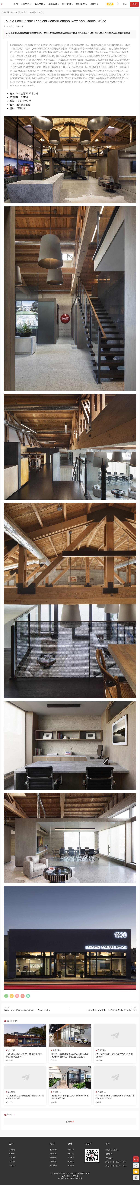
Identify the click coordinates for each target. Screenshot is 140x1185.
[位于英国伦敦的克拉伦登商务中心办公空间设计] (115, 1035)
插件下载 (39, 4)
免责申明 (12, 1154)
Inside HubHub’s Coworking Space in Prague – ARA (27, 1010)
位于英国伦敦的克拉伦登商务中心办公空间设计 (114, 1055)
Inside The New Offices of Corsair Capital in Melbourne (111, 1010)
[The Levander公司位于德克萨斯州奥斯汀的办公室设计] (25, 1035)
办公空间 (10, 26)
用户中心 (53, 1161)
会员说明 (53, 1150)
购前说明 (53, 1154)
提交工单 (108, 1154)
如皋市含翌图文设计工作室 (79, 1173)
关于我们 (12, 1150)
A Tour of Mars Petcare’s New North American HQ (25, 1097)
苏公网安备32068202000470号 (70, 1178)
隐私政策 (12, 1158)
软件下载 (25, 4)
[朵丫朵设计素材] (5, 4)
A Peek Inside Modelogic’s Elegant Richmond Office (115, 1097)
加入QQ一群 (109, 1162)
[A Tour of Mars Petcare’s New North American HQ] (25, 1077)
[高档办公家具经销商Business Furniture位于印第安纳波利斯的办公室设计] (70, 1035)
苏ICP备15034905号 (70, 1176)
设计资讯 (94, 4)
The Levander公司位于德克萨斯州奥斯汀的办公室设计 (24, 1055)
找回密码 (53, 1165)
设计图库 (80, 4)
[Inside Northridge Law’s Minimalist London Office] (70, 1077)
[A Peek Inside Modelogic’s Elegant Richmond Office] (115, 1077)
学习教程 (52, 4)
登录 (72, 1121)
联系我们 (12, 1161)
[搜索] (118, 4)
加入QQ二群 (109, 1166)
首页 (16, 4)
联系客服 (108, 1158)
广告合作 (12, 1165)
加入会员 (53, 1158)
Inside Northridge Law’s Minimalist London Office (69, 1097)
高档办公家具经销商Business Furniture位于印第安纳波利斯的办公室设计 (69, 1055)
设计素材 (71, 1161)
